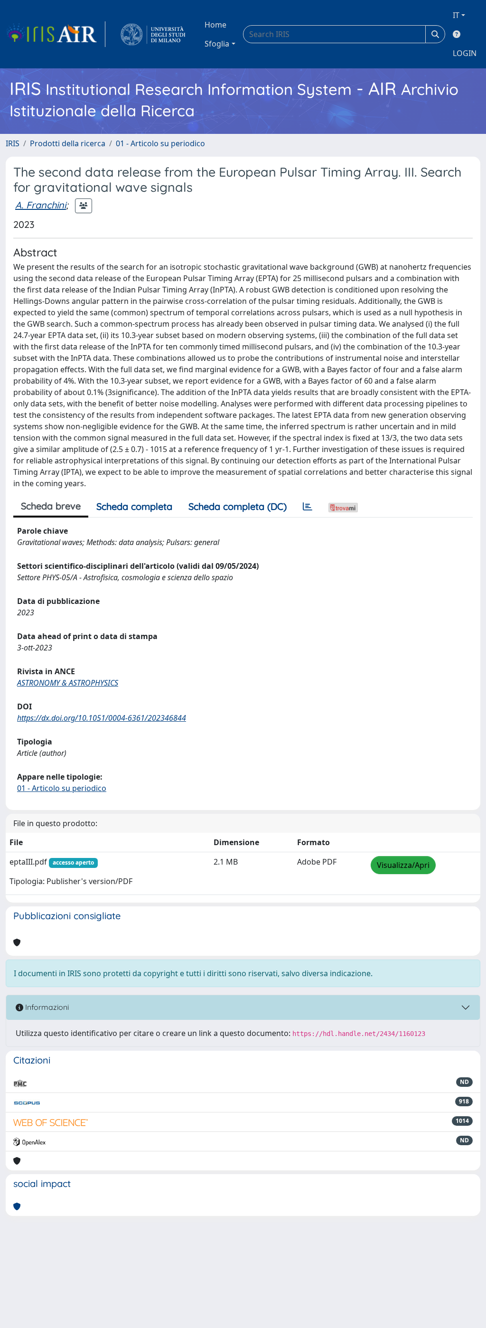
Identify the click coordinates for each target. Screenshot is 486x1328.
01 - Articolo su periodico (160, 143)
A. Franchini (40, 205)
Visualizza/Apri (403, 865)
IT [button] (456, 15)
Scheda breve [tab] (51, 506)
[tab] (307, 507)
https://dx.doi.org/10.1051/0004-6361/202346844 (101, 718)
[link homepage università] (153, 34)
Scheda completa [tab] (134, 506)
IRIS (12, 143)
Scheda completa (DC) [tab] (237, 506)
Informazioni (46, 1007)
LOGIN (465, 53)
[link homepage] (55, 34)
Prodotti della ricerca (67, 143)
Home (215, 24)
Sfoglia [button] (217, 43)
